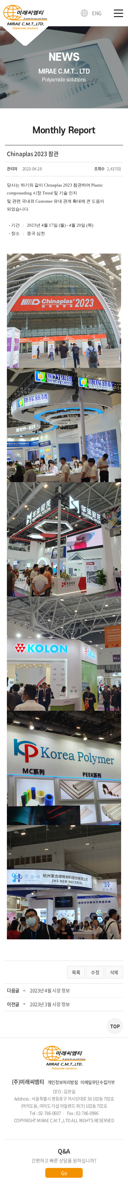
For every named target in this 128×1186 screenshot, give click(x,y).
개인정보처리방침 (63, 1082)
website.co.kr (75, 1127)
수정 (95, 972)
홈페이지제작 (49, 1127)
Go (64, 1173)
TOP (115, 1026)
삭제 (114, 972)
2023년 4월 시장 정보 (50, 990)
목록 (76, 972)
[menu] (118, 13)
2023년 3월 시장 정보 (50, 1004)
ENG (97, 13)
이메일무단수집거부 (97, 1082)
